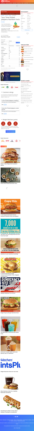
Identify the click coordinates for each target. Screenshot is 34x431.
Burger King (28, 13)
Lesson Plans (26, 3)
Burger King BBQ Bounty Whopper (25, 98)
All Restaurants (27, 30)
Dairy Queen (29, 16)
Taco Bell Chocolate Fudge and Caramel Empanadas (26, 102)
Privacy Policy (18, 427)
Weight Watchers (12, 13)
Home (1, 419)
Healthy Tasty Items (14, 420)
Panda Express (23, 21)
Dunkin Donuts (23, 18)
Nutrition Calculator (9, 3)
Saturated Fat (3, 48)
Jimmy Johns (28, 18)
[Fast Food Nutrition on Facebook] (14, 417)
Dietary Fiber (3, 55)
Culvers (22, 16)
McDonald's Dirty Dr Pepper (24, 84)
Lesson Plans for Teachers (27, 419)
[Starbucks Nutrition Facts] (7, 87)
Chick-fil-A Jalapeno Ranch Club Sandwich (26, 100)
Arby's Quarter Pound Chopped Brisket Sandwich (26, 92)
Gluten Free (19, 3)
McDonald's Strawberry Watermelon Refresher (26, 86)
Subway (22, 26)
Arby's (22, 13)
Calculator (6, 13)
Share (3, 21)
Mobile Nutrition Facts (21, 420)
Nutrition (2, 13)
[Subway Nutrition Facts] (3, 87)
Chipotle (28, 15)
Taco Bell (28, 26)
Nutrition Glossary (19, 419)
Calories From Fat (4, 44)
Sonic (21, 24)
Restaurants (3, 3)
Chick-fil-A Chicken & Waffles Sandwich (26, 82)
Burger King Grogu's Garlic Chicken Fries (26, 95)
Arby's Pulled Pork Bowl (24, 89)
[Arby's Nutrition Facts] (12, 87)
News (22, 3)
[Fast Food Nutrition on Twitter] (17, 417)
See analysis (17, 42)
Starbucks (28, 24)
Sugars (2, 56)
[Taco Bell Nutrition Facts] (12, 141)
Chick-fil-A (22, 15)
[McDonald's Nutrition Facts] (3, 141)
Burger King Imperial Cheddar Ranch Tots (26, 97)
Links (14, 427)
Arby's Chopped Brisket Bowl (25, 88)
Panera (28, 21)
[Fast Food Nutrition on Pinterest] (16, 417)
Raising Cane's (29, 23)
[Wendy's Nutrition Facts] (7, 141)
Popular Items (18, 13)
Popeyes (22, 23)
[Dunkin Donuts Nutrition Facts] (17, 87)
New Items (14, 3)
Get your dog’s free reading (15, 76)
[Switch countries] (30, 3)
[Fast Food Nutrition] (5, 1)
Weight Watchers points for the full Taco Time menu (10, 131)
